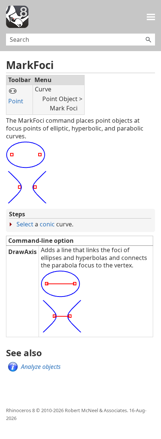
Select (24, 224)
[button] (148, 40)
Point (15, 101)
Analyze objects (41, 367)
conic (47, 224)
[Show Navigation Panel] (151, 17)
